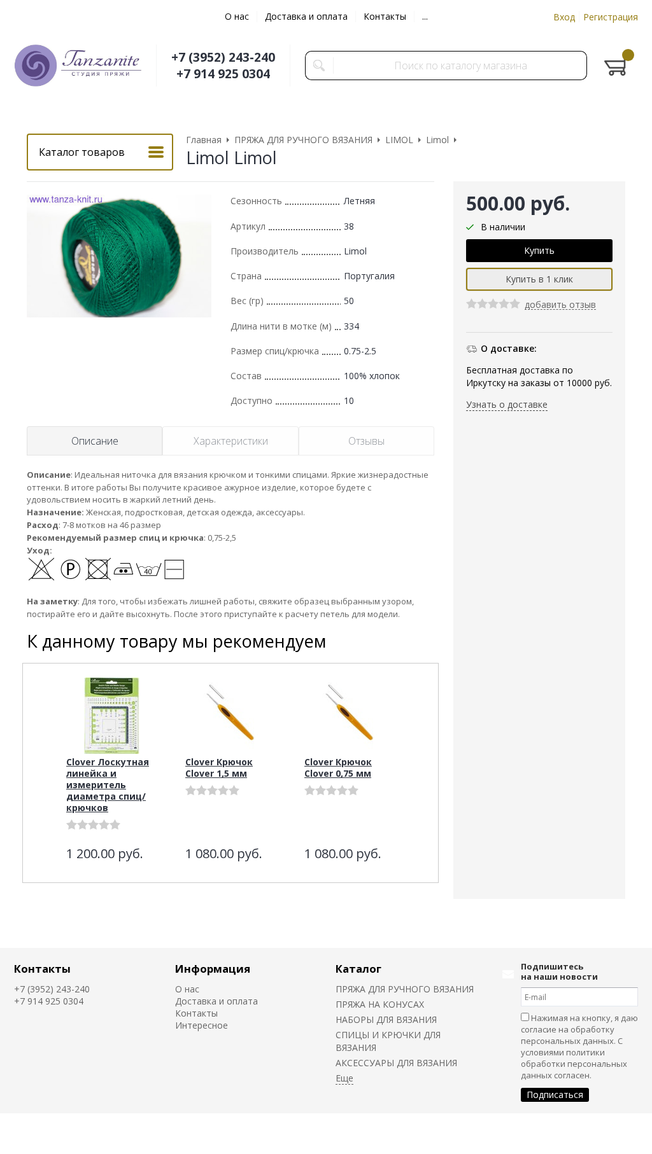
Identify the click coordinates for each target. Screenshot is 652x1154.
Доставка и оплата (306, 16)
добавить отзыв (560, 305)
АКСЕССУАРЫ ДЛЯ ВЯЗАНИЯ (396, 1063)
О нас (237, 16)
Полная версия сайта (541, 1133)
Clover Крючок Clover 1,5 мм (219, 767)
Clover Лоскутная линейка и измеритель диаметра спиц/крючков (107, 785)
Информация (212, 968)
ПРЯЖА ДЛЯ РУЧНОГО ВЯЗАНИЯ (405, 989)
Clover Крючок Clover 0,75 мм (338, 767)
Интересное (201, 1025)
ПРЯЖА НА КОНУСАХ (380, 1004)
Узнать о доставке (507, 404)
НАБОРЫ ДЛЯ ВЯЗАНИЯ (386, 1019)
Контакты (385, 16)
